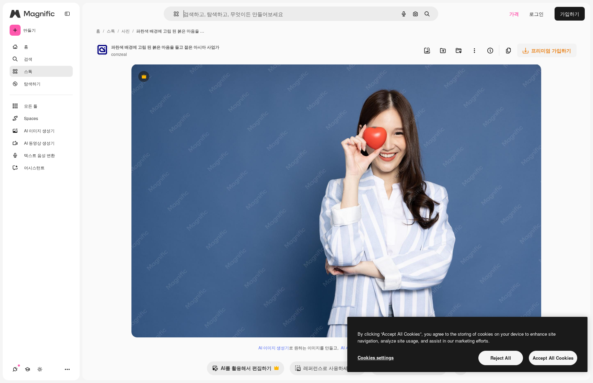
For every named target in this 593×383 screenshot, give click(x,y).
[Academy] (27, 369)
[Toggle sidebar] (67, 13)
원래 (171, 77)
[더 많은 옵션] (474, 50)
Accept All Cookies (553, 358)
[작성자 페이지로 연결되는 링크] (102, 50)
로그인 (536, 13)
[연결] (15, 369)
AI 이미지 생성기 (273, 347)
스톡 (111, 31)
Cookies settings (376, 357)
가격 (514, 13)
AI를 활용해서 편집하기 (241, 369)
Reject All (500, 358)
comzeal (119, 54)
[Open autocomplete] (173, 13)
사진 (125, 31)
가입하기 (569, 13)
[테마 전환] (39, 369)
